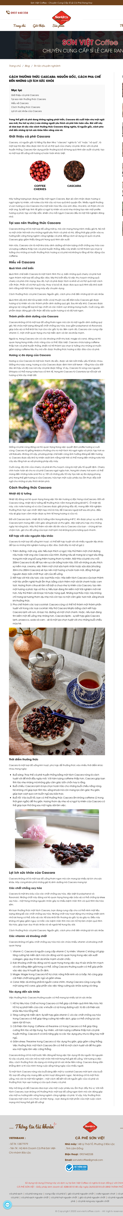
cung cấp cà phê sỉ (55, 1193)
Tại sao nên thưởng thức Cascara (28, 99)
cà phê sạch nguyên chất (34, 1197)
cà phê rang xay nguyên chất (93, 1201)
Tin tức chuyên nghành (47, 65)
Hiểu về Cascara (19, 103)
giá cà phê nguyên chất (81, 1193)
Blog (27, 65)
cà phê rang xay (33, 1193)
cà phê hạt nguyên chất (64, 1197)
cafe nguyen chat (105, 1193)
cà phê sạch (15, 1193)
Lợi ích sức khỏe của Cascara (26, 111)
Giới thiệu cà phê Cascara (25, 95)
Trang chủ (19, 25)
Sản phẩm (58, 25)
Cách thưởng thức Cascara (25, 106)
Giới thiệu (39, 25)
